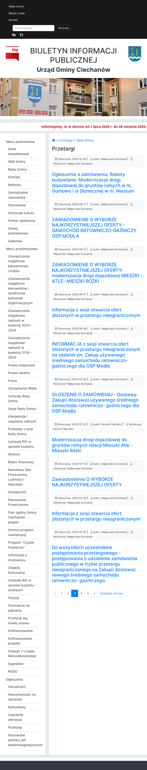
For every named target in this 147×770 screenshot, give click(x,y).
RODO (12, 671)
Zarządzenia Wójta (22, 388)
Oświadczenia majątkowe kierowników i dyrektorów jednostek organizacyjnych (20, 291)
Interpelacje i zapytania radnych (22, 419)
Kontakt (13, 19)
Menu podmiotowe (20, 142)
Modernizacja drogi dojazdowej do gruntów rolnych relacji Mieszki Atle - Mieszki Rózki (92, 445)
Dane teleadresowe (18, 151)
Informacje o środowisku (17, 557)
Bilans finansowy (21, 462)
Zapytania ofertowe (15, 717)
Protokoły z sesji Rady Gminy (20, 431)
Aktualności (17, 687)
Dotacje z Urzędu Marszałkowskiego (22, 653)
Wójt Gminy (16, 162)
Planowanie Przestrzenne (18, 502)
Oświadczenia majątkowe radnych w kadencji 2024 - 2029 (20, 320)
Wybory (14, 454)
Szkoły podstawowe (18, 231)
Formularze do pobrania (19, 608)
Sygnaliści (15, 664)
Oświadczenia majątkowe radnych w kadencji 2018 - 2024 (20, 347)
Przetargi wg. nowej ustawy (18, 620)
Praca (12, 381)
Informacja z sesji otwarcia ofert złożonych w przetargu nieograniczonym (96, 312)
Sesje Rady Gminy (22, 409)
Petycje (13, 598)
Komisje (14, 177)
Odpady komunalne (16, 570)
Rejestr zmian (17, 13)
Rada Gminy (17, 169)
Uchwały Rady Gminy (19, 398)
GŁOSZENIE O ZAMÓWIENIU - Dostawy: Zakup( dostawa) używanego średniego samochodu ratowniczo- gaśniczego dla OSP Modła (95, 403)
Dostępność (17, 492)
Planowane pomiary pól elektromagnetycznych (23, 740)
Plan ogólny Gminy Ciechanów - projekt (22, 517)
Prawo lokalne (19, 373)
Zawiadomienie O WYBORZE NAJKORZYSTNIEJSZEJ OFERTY (87, 481)
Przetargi (15, 727)
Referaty (14, 185)
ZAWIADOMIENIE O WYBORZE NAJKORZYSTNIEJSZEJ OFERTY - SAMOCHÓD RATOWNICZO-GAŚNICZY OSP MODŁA (94, 228)
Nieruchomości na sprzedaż (22, 697)
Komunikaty (17, 707)
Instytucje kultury (21, 213)
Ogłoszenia (14, 679)
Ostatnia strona (111, 593)
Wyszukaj (63, 28)
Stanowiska (17, 205)
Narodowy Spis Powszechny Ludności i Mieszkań (19, 477)
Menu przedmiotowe (22, 249)
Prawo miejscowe (21, 365)
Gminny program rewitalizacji (20, 532)
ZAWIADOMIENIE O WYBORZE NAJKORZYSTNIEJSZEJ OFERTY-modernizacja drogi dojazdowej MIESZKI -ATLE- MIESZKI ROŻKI (97, 273)
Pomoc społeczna (21, 221)
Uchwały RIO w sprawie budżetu (21, 444)
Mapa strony (16, 6)
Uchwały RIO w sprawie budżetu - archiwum (22, 585)
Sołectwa (15, 241)
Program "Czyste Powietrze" (21, 545)
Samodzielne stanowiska (18, 195)
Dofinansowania (20, 631)
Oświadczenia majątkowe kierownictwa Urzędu (19, 263)
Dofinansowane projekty (20, 641)
